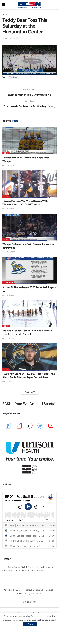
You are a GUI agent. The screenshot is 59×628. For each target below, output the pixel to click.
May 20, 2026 (9, 338)
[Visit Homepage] (29, 5)
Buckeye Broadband (33, 590)
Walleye (13, 77)
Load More (29, 392)
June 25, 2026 (9, 252)
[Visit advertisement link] (29, 456)
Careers (49, 590)
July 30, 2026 (9, 165)
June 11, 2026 (9, 295)
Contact (37, 593)
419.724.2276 (29, 602)
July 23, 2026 (9, 209)
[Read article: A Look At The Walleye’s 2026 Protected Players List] (29, 270)
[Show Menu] (3, 4)
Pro (11, 14)
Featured (8, 283)
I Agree (30, 624)
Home (5, 14)
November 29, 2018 (11, 38)
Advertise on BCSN (12, 590)
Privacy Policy (23, 593)
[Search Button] (55, 4)
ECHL (6, 153)
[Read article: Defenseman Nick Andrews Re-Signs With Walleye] (29, 141)
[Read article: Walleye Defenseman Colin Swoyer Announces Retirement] (29, 227)
